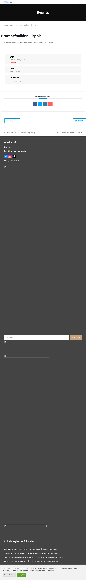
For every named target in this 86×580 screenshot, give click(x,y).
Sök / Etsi (76, 337)
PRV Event (14, 121)
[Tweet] (40, 104)
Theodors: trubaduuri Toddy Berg (19, 132)
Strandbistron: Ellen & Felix (68, 132)
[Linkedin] (45, 104)
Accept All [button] (21, 575)
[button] (80, 2)
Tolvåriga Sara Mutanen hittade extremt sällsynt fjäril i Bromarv (31, 553)
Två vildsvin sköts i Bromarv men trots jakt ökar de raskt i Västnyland (33, 557)
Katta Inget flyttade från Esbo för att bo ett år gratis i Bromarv (30, 549)
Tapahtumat (16, 82)
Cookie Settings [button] (9, 575)
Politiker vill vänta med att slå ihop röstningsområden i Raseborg (31, 561)
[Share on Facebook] (35, 104)
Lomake (7, 147)
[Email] (50, 104)
